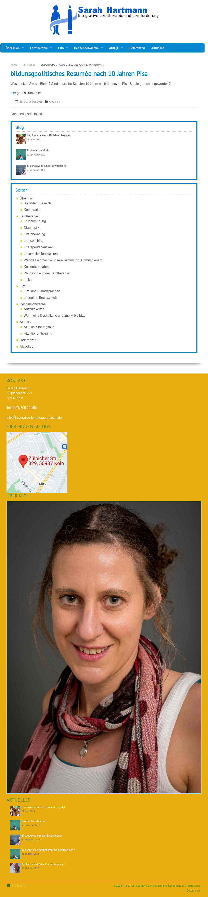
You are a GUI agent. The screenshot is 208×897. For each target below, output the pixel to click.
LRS (61, 48)
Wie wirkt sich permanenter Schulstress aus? (48, 849)
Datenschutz (194, 890)
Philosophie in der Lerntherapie (46, 273)
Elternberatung (34, 234)
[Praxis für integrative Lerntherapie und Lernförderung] (104, 19)
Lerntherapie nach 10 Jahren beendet (48, 135)
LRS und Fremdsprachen (42, 291)
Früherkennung (35, 221)
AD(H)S (114, 48)
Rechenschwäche (86, 48)
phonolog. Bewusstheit (40, 297)
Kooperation (32, 209)
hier (13, 93)
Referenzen (137, 48)
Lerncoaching (33, 240)
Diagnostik (31, 227)
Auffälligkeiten (34, 309)
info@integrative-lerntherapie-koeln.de (34, 417)
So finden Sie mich (37, 203)
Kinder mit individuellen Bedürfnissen (43, 864)
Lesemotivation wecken (41, 253)
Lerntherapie (39, 48)
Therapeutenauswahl (39, 247)
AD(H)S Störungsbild (39, 327)
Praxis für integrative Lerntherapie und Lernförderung (153, 885)
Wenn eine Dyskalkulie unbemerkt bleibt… (54, 315)
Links (27, 279)
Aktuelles (157, 48)
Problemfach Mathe (38, 150)
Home (14, 65)
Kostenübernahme (37, 266)
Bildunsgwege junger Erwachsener (47, 165)
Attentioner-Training (38, 333)
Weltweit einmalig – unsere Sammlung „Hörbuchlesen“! (63, 260)
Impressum (193, 885)
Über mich (13, 48)
